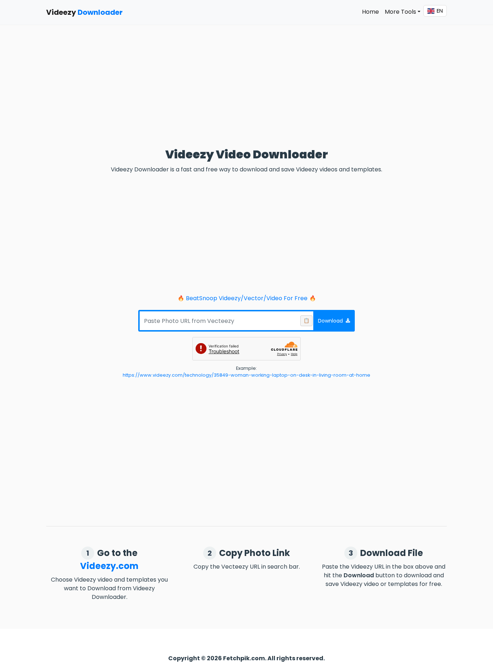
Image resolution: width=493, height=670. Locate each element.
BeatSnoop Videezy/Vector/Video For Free (246, 298)
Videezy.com (109, 566)
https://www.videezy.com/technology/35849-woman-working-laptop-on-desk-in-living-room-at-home (246, 375)
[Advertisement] (246, 78)
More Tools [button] (400, 12)
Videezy (84, 12)
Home (370, 12)
